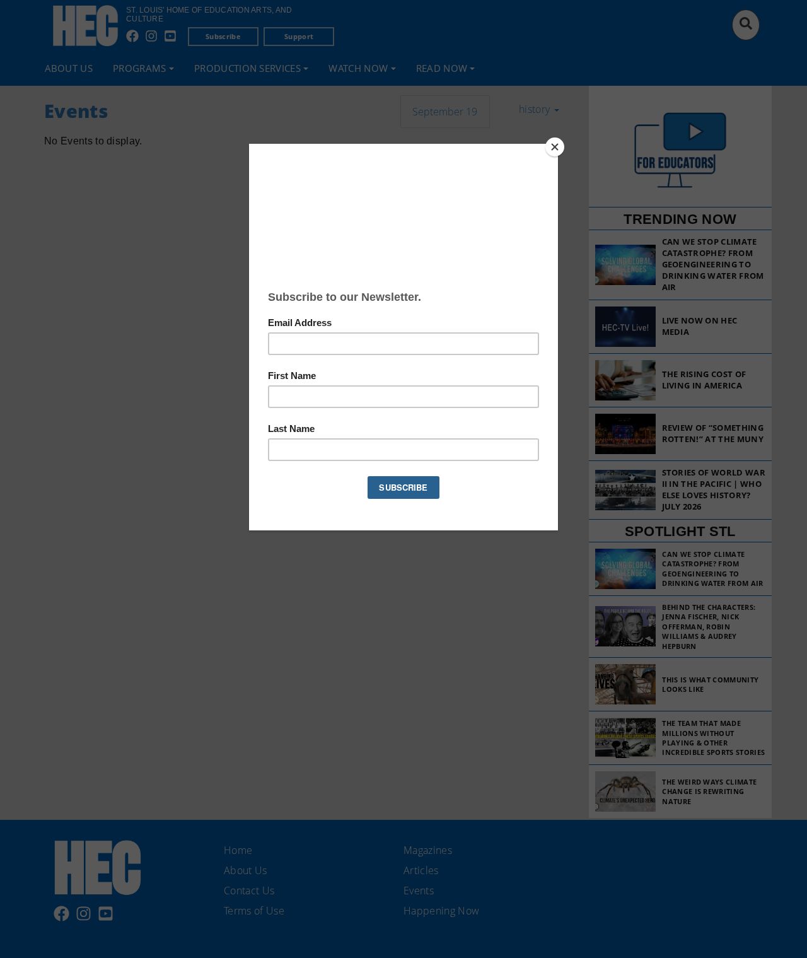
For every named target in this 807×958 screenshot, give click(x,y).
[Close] (554, 146)
